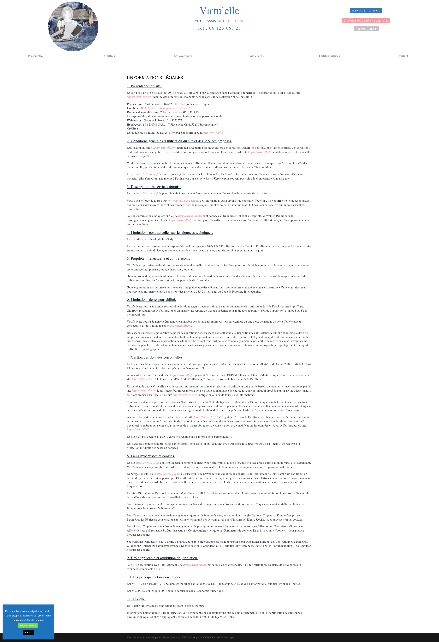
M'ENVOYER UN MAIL (366, 10)
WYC (184, 637)
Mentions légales (212, 133)
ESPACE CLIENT (366, 28)
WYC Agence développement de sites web (166, 108)
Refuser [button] (28, 632)
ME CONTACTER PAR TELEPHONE (366, 20)
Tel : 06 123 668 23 (219, 28)
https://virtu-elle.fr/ (139, 97)
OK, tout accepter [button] (28, 625)
